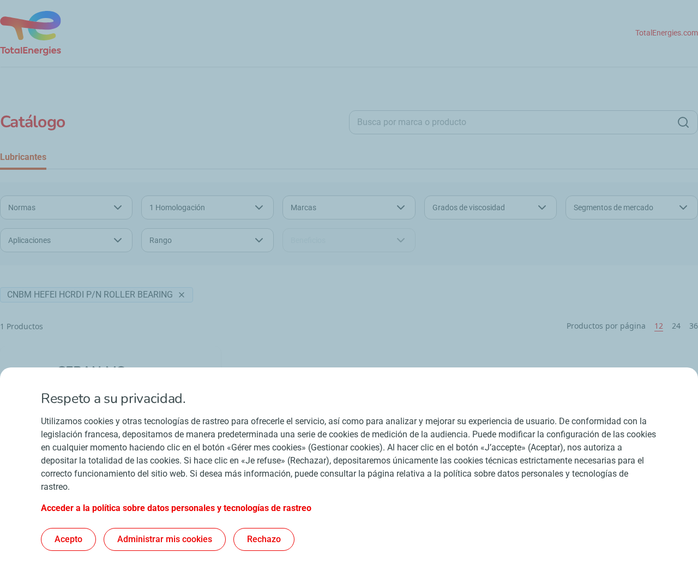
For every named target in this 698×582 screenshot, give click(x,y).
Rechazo (264, 539)
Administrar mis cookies (164, 539)
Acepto (68, 539)
